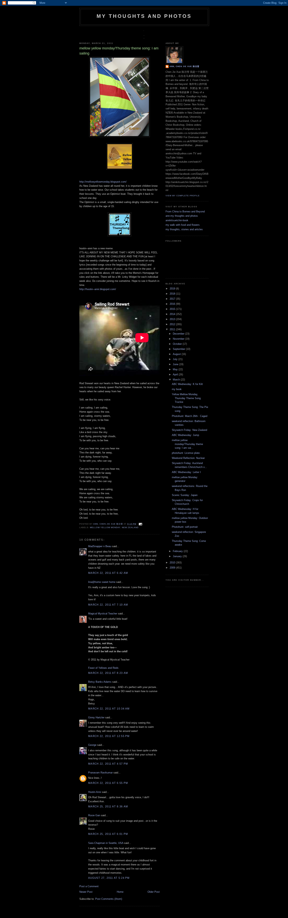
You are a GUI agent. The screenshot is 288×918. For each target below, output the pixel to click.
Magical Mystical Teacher (102, 613)
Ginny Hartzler (96, 717)
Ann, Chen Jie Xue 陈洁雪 (108, 524)
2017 (173, 298)
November (179, 338)
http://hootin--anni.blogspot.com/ (97, 289)
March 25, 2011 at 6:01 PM (108, 833)
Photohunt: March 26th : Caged (189, 416)
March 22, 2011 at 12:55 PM (109, 736)
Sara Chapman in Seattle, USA (105, 843)
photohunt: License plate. (186, 452)
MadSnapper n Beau (99, 546)
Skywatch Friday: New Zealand (189, 430)
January (178, 556)
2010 (173, 562)
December (179, 333)
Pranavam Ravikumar (100, 772)
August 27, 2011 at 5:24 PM (109, 877)
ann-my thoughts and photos (182, 215)
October (178, 343)
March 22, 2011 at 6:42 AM (108, 572)
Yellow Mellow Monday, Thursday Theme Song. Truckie (186, 398)
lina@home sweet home (101, 581)
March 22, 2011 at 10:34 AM (109, 708)
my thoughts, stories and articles (184, 229)
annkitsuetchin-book (177, 220)
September (179, 349)
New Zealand (130, 527)
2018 (173, 293)
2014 (173, 314)
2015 (173, 309)
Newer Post (85, 891)
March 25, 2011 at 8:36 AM (108, 806)
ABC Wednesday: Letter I (186, 472)
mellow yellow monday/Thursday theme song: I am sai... (187, 444)
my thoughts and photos (144, 16)
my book (177, 389)
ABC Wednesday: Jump (185, 435)
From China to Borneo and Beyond (185, 211)
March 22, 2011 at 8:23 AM (108, 672)
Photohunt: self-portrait (185, 526)
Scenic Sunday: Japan (184, 495)
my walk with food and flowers (183, 224)
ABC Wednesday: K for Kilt (187, 384)
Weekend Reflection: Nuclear (188, 458)
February (178, 551)
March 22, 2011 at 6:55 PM (108, 783)
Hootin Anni (94, 792)
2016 (173, 303)
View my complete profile (183, 196)
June (176, 364)
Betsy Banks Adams (99, 681)
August (177, 354)
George (92, 744)
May (175, 369)
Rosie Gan (94, 815)
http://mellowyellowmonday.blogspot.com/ (103, 181)
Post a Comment (89, 886)
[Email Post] (140, 524)
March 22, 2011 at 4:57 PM (108, 763)
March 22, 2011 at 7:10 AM (108, 604)
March (177, 379)
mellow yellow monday (105, 527)
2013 (173, 319)
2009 (173, 567)
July (175, 359)
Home (120, 891)
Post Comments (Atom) (108, 898)
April (176, 374)
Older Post (154, 891)
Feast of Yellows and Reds (103, 667)
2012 (173, 324)
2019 (173, 288)
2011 (173, 329)
